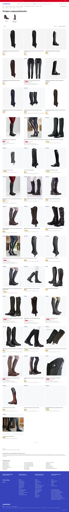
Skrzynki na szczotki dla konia (28, 463)
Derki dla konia (48, 463)
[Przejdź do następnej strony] (37, 442)
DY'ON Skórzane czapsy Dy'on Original (9, 407)
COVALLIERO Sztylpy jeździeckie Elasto (51, 288)
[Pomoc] (62, 4)
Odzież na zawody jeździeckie (28, 462)
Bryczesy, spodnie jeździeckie (7, 467)
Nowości (40, 6)
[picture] (13, 39)
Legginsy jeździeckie (6, 463)
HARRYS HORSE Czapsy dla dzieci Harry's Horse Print (53, 228)
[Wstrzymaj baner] (64, 1)
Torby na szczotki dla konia (50, 462)
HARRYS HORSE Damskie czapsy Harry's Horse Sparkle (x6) (33, 198)
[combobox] (62, 26)
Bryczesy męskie (26, 467)
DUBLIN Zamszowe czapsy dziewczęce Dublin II (31, 348)
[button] (30, 82)
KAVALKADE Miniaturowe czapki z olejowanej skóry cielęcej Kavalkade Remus (12, 229)
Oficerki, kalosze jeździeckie (14, 21)
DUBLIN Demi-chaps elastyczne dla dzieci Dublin (31, 288)
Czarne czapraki (26, 469)
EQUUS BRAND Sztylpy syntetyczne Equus (9, 139)
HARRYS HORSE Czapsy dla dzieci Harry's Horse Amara (54, 139)
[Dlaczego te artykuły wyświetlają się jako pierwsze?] (54, 26)
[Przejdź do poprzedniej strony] (32, 442)
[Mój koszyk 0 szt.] (65, 4)
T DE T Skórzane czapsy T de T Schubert (30, 258)
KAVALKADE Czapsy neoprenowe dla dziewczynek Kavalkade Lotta (34, 378)
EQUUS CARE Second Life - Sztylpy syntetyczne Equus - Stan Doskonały (12, 199)
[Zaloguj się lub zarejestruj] (64, 4)
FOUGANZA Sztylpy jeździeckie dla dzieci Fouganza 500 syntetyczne (54, 81)
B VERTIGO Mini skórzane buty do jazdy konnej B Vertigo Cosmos (34, 139)
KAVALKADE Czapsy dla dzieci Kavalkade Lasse (53, 198)
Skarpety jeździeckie (6, 462)
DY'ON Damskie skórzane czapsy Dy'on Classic (31, 407)
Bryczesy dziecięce (27, 468)
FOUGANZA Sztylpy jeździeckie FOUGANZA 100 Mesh (11, 80)
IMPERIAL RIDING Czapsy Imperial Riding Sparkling (32, 228)
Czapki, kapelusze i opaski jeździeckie (51, 468)
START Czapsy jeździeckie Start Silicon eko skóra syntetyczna (13, 348)
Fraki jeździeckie (5, 468)
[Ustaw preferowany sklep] (60, 4)
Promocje (37, 6)
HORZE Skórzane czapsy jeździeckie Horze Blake (32, 80)
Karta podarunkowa (63, 6)
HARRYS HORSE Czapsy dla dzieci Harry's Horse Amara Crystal (13, 318)
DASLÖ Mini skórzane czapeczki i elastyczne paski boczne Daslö (55, 348)
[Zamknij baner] (65, 1)
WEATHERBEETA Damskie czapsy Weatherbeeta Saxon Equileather (54, 408)
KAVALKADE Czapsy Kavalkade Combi (51, 318)
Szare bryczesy (5, 469)
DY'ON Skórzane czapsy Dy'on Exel (8, 436)
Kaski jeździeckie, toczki (49, 467)
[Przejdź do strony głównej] (6, 3)
